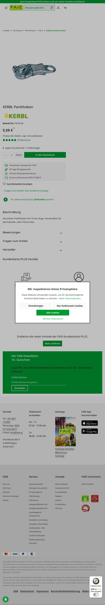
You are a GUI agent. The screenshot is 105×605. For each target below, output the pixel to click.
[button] (5, 599)
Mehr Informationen (70, 298)
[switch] (96, 594)
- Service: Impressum (52, 318)
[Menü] (100, 578)
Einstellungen (36, 305)
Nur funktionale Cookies (70, 305)
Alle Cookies (52, 312)
